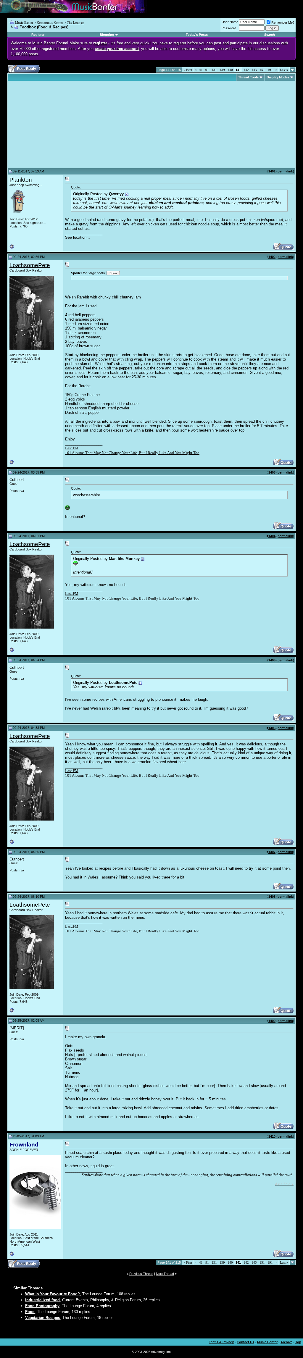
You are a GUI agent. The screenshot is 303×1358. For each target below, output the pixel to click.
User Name (230, 22)
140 (230, 70)
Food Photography (42, 1306)
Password (229, 28)
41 (201, 70)
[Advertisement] (59, 124)
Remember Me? (282, 22)
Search (269, 34)
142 (246, 70)
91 (207, 70)
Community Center (50, 22)
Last (284, 70)
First (187, 70)
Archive (286, 1342)
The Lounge (75, 22)
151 (262, 70)
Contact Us (245, 1342)
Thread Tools (248, 77)
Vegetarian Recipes (42, 1317)
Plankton (20, 180)
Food (30, 1311)
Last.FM (71, 448)
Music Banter (24, 22)
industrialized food (42, 1300)
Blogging (107, 34)
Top (298, 1342)
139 (222, 70)
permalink (285, 171)
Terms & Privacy (221, 1342)
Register (37, 34)
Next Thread (165, 1273)
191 (270, 70)
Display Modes (278, 77)
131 (214, 70)
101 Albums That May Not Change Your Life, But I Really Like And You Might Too (132, 452)
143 (254, 70)
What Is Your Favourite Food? (52, 1294)
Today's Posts (197, 34)
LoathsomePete (29, 265)
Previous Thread (141, 1273)
